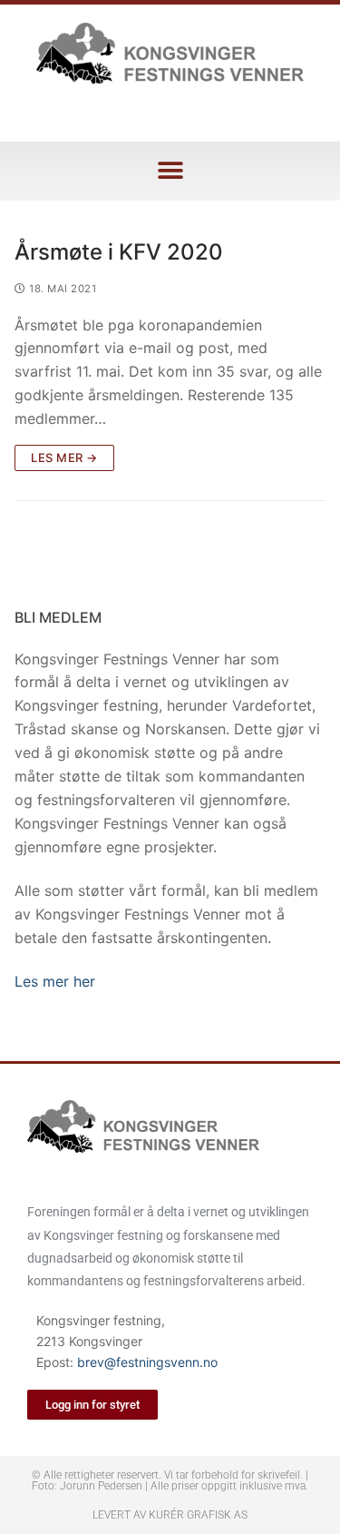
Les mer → (64, 457)
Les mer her (55, 981)
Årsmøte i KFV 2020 (119, 252)
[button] (170, 171)
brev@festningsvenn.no (147, 1362)
